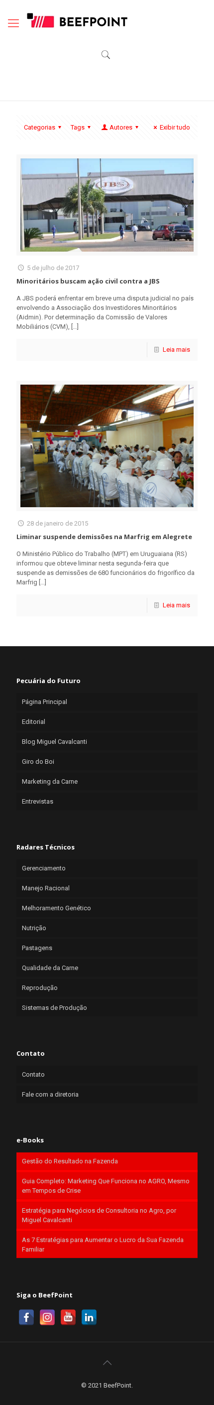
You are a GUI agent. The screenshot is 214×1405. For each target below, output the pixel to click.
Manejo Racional (46, 888)
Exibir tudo (175, 127)
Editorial (33, 721)
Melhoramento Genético (56, 908)
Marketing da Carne (50, 781)
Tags (78, 127)
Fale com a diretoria (50, 1094)
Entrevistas (37, 801)
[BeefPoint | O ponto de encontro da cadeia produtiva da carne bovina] (76, 20)
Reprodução (40, 987)
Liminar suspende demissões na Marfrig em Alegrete (104, 536)
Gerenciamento (44, 868)
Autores (120, 127)
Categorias (39, 127)
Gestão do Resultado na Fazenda (70, 1161)
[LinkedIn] (89, 1317)
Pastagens (37, 948)
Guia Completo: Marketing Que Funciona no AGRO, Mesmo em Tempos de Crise (106, 1185)
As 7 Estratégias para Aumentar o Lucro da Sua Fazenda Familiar (103, 1244)
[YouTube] (68, 1317)
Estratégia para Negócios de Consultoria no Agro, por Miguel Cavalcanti (99, 1215)
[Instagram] (47, 1317)
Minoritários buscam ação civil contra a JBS (88, 281)
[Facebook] (26, 1317)
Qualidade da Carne (50, 968)
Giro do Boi (38, 761)
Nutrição (34, 928)
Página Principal (44, 701)
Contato (33, 1074)
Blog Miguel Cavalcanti (54, 741)
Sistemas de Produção (54, 1007)
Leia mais (176, 349)
